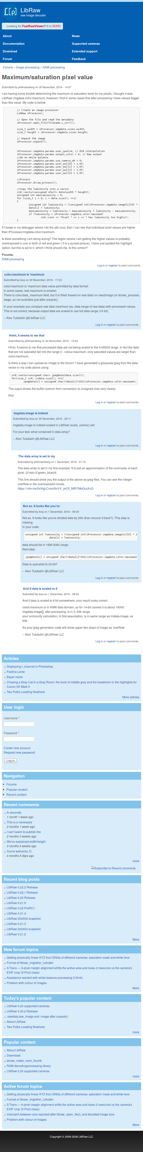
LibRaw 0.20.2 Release (22, 1011)
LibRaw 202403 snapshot (24, 929)
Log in (101, 265)
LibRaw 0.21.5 (16, 903)
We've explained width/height (26, 841)
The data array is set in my (36, 456)
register (113, 265)
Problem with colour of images (27, 983)
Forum (7, 59)
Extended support (84, 51)
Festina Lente (16, 671)
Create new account (17, 748)
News (76, 36)
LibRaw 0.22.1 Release (22, 892)
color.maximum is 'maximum (24, 274)
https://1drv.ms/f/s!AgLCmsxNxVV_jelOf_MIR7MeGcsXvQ (55, 488)
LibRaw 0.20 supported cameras (28, 1006)
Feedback (79, 59)
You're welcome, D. (19, 851)
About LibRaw (16, 1021)
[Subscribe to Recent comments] (71, 868)
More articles (130, 697)
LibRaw (30, 9)
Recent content (16, 794)
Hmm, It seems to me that (26, 335)
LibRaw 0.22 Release (21, 897)
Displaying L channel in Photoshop (30, 666)
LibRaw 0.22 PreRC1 (21, 908)
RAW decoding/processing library (29, 1066)
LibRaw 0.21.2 (16, 934)
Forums (8, 67)
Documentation (14, 43)
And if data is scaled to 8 (40, 588)
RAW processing (54, 67)
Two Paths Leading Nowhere (26, 692)
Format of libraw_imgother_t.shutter (30, 963)
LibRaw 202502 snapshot (24, 918)
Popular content (17, 789)
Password (11, 733)
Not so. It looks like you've (41, 506)
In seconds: (14, 812)
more (136, 861)
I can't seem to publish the (24, 832)
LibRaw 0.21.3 (16, 924)
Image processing (27, 67)
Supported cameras (86, 43)
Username (11, 718)
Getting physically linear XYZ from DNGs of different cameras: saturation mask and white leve (68, 957)
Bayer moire (15, 677)
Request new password (19, 752)
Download (10, 51)
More (136, 939)
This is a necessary (19, 822)
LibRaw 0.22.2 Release (22, 887)
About (7, 36)
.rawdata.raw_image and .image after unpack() (37, 1016)
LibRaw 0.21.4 (16, 913)
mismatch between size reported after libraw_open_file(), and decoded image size (60, 1114)
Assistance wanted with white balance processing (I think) (45, 977)
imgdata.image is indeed (31, 413)
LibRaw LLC (86, 1136)
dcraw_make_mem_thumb (24, 1060)
